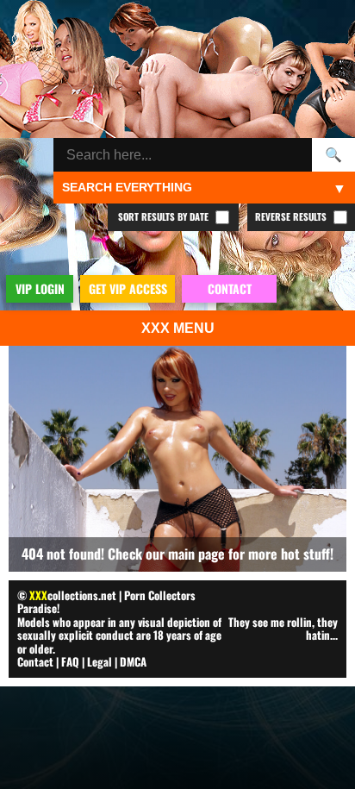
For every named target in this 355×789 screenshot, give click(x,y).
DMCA (133, 661)
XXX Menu (178, 328)
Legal (99, 661)
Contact (35, 661)
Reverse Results (292, 216)
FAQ (70, 661)
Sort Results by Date (164, 216)
